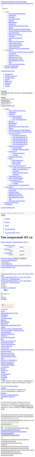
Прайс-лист (13, 3)
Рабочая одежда (14, 55)
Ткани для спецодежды (16, 41)
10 (1, 297)
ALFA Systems (13, 386)
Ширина (7, 249)
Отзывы (26, 3)
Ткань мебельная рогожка (17, 13)
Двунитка (12, 36)
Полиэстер (12, 24)
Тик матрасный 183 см (20, 140)
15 (1, 295)
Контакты (20, 3)
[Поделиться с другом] (2, 290)
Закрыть (3, 388)
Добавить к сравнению (8, 287)
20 (4, 297)
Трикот (11, 27)
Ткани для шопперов (15, 38)
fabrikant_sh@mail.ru (7, 102)
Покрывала (12, 15)
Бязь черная (16, 164)
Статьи (31, 3)
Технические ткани (15, 43)
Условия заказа (9, 77)
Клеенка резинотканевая (20, 149)
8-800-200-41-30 (5, 104)
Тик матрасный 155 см (20, 137)
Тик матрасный (14, 33)
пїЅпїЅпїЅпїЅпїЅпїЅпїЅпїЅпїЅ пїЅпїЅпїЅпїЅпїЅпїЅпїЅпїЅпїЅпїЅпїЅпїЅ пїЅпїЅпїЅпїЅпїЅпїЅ (13, 431)
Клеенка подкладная (15, 34)
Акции (7, 3)
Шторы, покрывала (11, 67)
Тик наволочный (14, 19)
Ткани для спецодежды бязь (21, 167)
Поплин (11, 20)
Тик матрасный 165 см (20, 139)
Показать (4, 258)
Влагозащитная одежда (16, 60)
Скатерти (12, 17)
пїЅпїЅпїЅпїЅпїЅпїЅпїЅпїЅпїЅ (10, 435)
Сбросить (10, 258)
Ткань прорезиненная (16, 45)
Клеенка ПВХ (17, 148)
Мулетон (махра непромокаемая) (19, 29)
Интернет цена (10, 245)
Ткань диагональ (14, 46)
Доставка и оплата (15, 1)
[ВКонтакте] (5, 290)
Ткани (7, 109)
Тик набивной (17, 118)
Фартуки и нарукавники (17, 64)
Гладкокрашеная (17, 181)
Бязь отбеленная (17, 160)
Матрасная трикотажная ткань (19, 26)
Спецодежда (9, 187)
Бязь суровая (16, 162)
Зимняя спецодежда (15, 57)
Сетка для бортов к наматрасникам (20, 31)
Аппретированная (18, 153)
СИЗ (10, 62)
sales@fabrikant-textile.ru (8, 99)
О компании (5, 1)
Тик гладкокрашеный (19, 119)
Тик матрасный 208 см (20, 142)
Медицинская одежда (16, 59)
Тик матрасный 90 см (19, 135)
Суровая (15, 155)
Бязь (10, 40)
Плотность (8, 253)
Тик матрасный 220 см (20, 144)
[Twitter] (7, 290)
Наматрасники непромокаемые (19, 48)
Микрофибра (13, 22)
